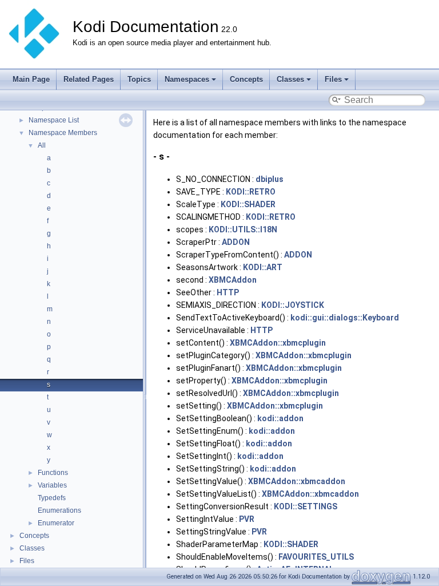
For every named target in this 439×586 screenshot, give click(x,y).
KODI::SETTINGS (305, 506)
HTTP (228, 292)
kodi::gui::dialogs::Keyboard (344, 317)
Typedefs (52, 498)
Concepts (246, 79)
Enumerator (56, 523)
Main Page (31, 79)
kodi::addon (280, 418)
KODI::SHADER (248, 204)
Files (333, 79)
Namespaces (187, 79)
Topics (139, 79)
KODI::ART (262, 267)
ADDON (236, 242)
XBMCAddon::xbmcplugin (278, 342)
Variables (52, 485)
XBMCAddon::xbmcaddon (296, 481)
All (42, 145)
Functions (53, 473)
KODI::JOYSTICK (292, 305)
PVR (246, 519)
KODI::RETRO (251, 191)
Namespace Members (63, 133)
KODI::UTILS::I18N (243, 229)
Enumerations (59, 510)
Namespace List (54, 120)
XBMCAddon (233, 279)
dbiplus (270, 179)
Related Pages (88, 79)
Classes (290, 79)
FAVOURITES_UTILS (316, 556)
